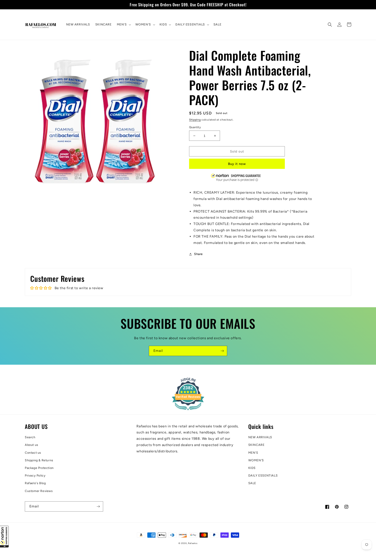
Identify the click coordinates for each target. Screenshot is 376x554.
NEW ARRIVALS (260, 437)
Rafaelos (193, 543)
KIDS (252, 468)
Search (30, 437)
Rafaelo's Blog (35, 483)
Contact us (33, 453)
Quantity (195, 127)
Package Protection (39, 468)
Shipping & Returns (39, 460)
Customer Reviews (39, 491)
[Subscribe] (222, 351)
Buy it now (237, 164)
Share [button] (198, 254)
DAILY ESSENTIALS (263, 475)
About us (31, 445)
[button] (4, 536)
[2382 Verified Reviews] (188, 411)
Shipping (195, 119)
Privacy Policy (35, 475)
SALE (252, 483)
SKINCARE (256, 445)
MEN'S (253, 453)
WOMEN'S (256, 460)
